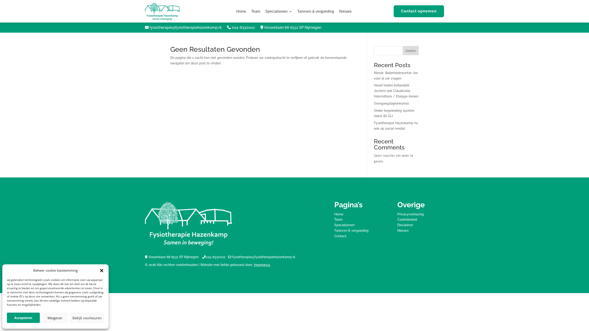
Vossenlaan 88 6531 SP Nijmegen (292, 27)
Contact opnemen (419, 11)
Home (241, 11)
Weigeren (54, 318)
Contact (340, 236)
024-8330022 (243, 27)
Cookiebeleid (407, 219)
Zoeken (410, 51)
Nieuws (345, 11)
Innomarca (262, 265)
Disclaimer (405, 225)
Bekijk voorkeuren (86, 318)
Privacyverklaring (410, 214)
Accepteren (23, 318)
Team (255, 11)
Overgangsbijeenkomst (391, 103)
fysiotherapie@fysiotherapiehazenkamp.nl (186, 27)
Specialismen (276, 11)
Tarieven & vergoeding (315, 11)
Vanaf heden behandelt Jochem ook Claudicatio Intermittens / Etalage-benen (396, 90)
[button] (101, 270)
